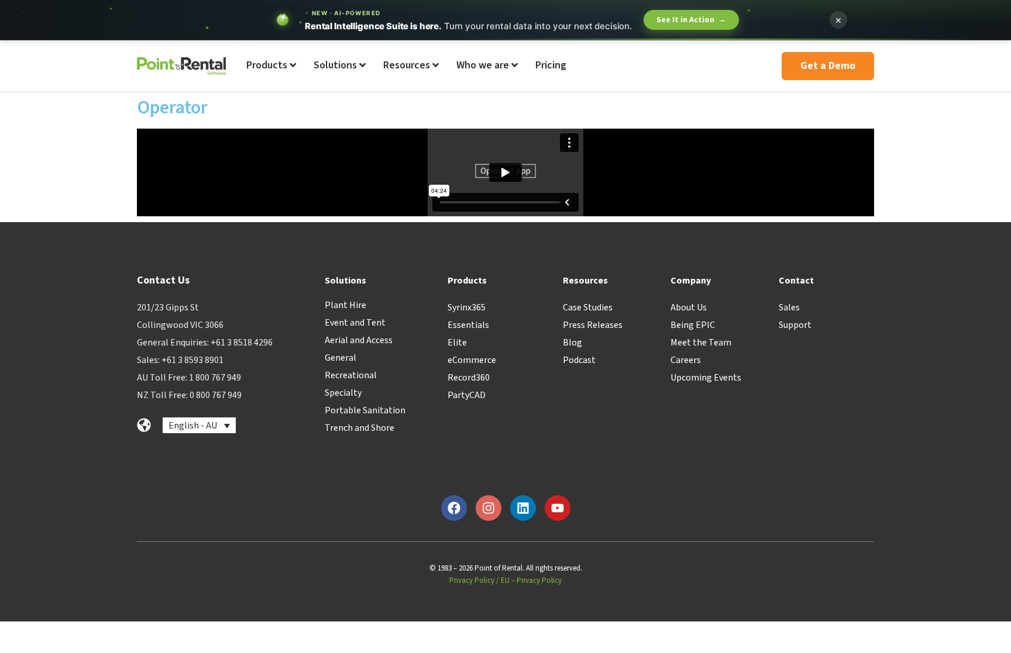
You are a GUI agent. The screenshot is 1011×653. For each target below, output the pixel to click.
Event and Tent (355, 322)
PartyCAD (467, 395)
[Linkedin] (523, 508)
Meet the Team (700, 342)
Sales (789, 307)
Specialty (343, 392)
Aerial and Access (359, 340)
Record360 (469, 377)
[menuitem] (271, 66)
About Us (688, 307)
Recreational (351, 375)
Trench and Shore (359, 427)
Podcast (579, 360)
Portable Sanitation (365, 410)
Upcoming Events (705, 377)
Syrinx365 (467, 307)
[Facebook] (454, 508)
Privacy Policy (471, 580)
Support (795, 325)
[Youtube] (557, 508)
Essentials (468, 325)
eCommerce (472, 360)
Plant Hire (345, 305)
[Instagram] (488, 508)
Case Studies (588, 307)
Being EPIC (692, 325)
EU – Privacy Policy (531, 580)
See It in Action (691, 20)
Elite (457, 342)
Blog (572, 342)
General (340, 357)
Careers (685, 360)
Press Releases (593, 325)
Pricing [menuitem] (550, 65)
